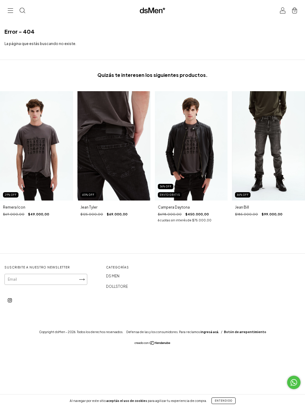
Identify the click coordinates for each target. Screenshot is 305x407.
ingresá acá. (209, 332)
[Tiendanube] (152, 343)
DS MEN (112, 276)
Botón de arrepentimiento (245, 332)
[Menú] (10, 11)
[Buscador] (22, 11)
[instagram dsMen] (9, 300)
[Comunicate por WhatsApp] (294, 382)
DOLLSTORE (117, 286)
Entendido (223, 400)
